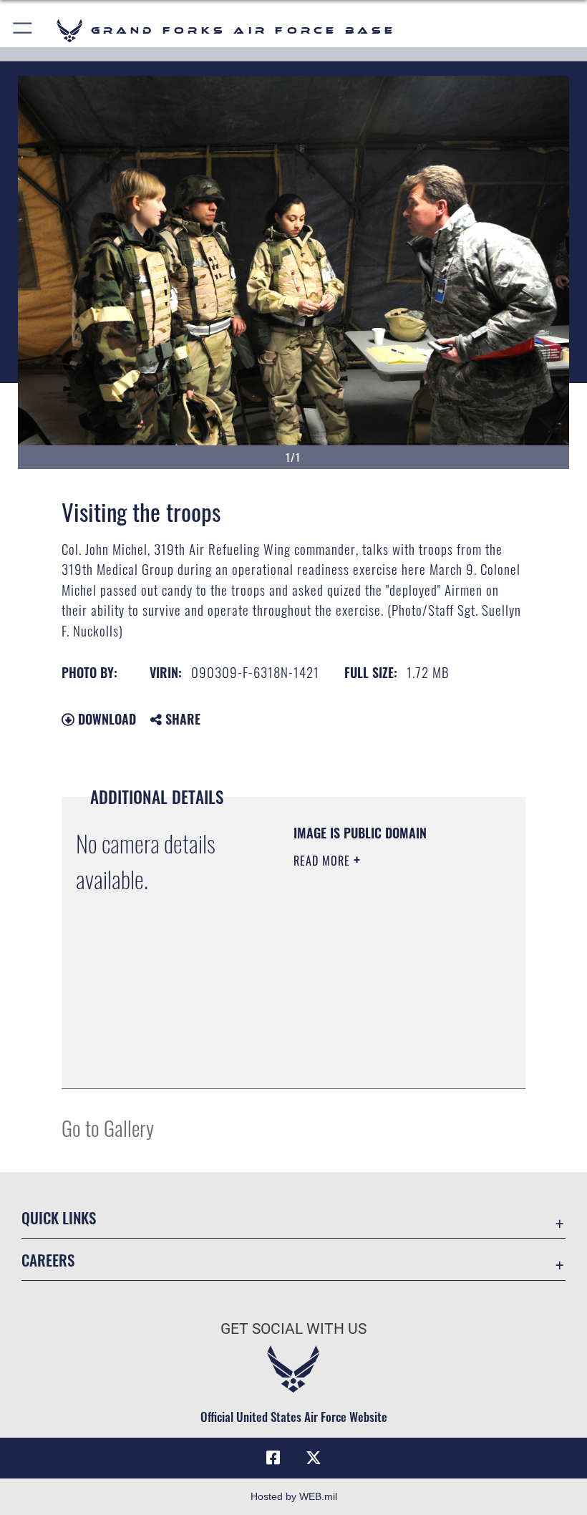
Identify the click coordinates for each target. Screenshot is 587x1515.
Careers (47, 1260)
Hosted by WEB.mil (294, 1496)
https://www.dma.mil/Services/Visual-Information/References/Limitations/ (380, 1042)
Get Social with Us (293, 1328)
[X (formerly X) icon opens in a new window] (313, 1457)
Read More (324, 860)
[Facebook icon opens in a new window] (273, 1457)
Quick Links (58, 1217)
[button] (23, 30)
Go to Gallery (108, 1127)
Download (105, 719)
